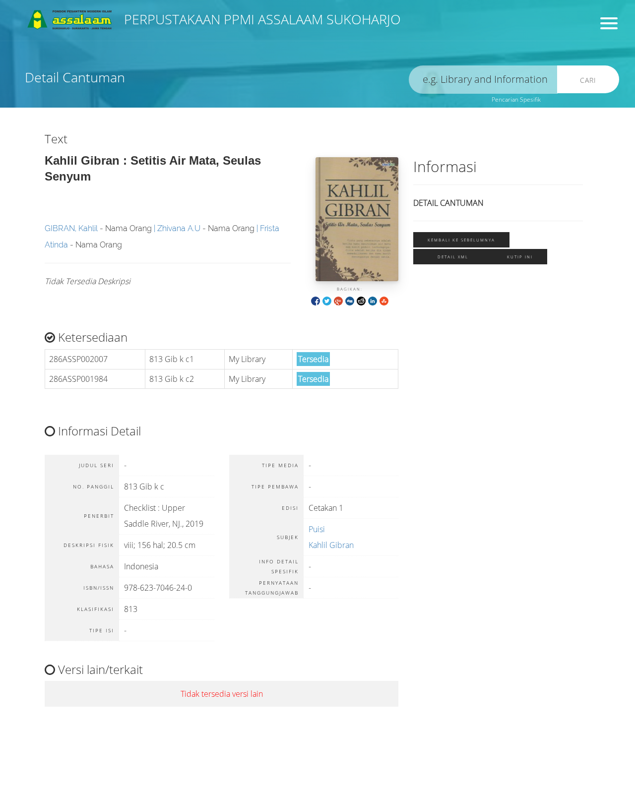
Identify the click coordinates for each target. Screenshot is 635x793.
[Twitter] (326, 300)
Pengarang (334, 42)
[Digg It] (349, 300)
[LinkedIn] (372, 300)
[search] (483, 79)
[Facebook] (315, 300)
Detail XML (453, 256)
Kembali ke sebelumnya (461, 240)
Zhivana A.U (178, 228)
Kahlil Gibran (331, 545)
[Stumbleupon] (384, 300)
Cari (588, 80)
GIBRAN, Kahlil (71, 228)
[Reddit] (361, 300)
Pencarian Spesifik (516, 99)
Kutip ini (520, 256)
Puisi (317, 529)
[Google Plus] (338, 300)
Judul (168, 42)
